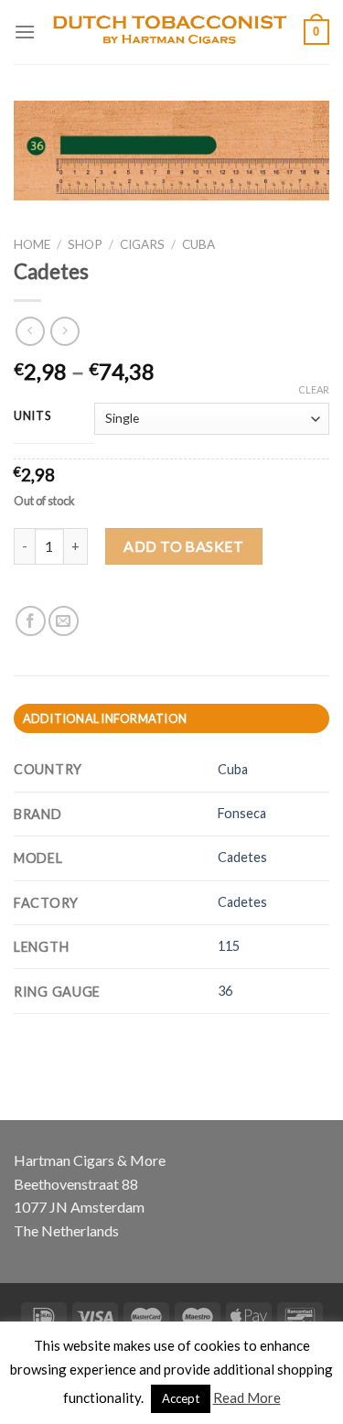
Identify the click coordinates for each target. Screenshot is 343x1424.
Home (32, 244)
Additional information (105, 718)
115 (229, 946)
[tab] (171, 718)
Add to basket (183, 546)
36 (225, 990)
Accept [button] (180, 1398)
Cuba (198, 244)
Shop (85, 244)
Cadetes (242, 857)
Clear (313, 389)
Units (33, 416)
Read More (247, 1397)
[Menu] (25, 31)
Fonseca (242, 813)
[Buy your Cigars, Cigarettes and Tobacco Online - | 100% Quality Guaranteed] (169, 32)
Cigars (142, 244)
